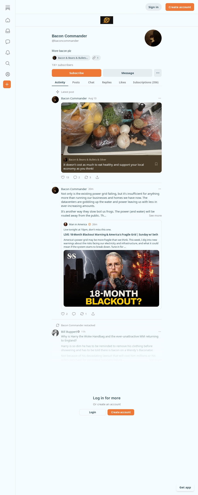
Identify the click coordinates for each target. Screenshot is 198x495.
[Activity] (7, 52)
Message (127, 73)
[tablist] (107, 82)
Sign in (153, 7)
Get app (185, 487)
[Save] (156, 164)
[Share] (97, 177)
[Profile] (7, 74)
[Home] (7, 7)
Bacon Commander (74, 98)
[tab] (60, 82)
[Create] (7, 84)
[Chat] (7, 41)
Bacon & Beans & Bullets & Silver (87, 159)
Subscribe (76, 73)
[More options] (160, 98)
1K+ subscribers (62, 65)
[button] (7, 20)
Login (92, 412)
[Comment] (74, 314)
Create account (180, 7)
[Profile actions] (158, 73)
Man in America (78, 224)
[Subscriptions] (7, 31)
